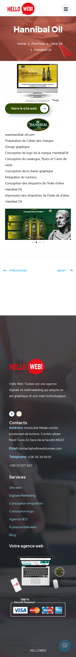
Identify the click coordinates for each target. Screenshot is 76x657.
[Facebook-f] (11, 414)
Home (21, 44)
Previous (18, 270)
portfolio (38, 44)
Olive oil (56, 44)
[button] (32, 242)
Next (62, 270)
